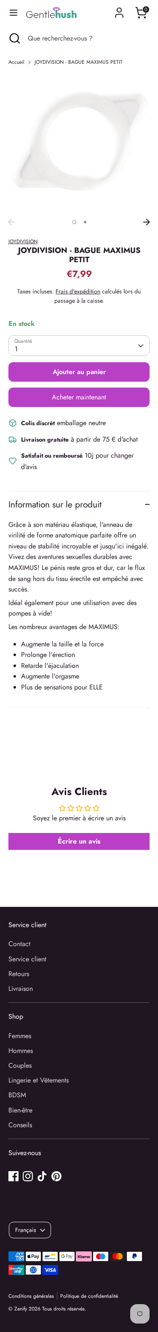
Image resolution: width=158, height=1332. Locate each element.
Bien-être (20, 1110)
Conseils (20, 1125)
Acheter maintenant (79, 397)
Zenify (20, 1309)
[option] (79, 143)
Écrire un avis (79, 841)
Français (25, 1230)
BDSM (17, 1095)
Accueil (16, 62)
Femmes (19, 1036)
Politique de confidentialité (89, 1296)
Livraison (20, 988)
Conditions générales (31, 1296)
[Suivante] (146, 222)
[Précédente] (11, 222)
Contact (19, 944)
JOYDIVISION (22, 241)
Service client (27, 959)
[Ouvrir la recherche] (13, 38)
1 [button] (74, 222)
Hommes (20, 1050)
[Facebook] (13, 1176)
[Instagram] (28, 1176)
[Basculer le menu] (13, 12)
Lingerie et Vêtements (38, 1080)
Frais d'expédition (78, 291)
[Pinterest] (56, 1176)
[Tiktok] (42, 1176)
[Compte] (119, 9)
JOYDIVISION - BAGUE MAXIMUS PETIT (79, 62)
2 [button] (85, 222)
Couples (20, 1065)
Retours (18, 974)
